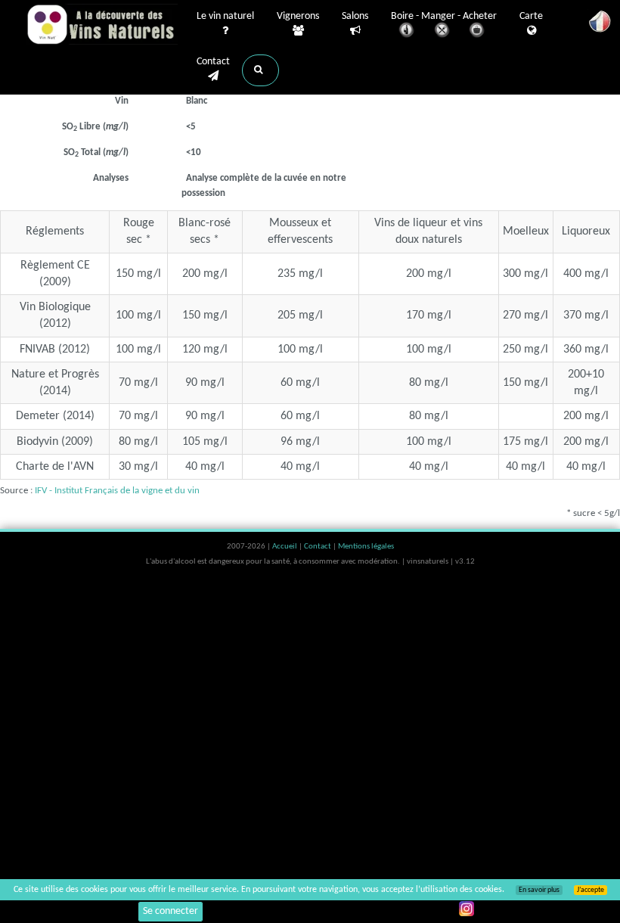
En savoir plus (539, 890)
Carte (531, 16)
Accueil (285, 546)
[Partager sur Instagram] (466, 908)
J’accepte (590, 890)
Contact (213, 61)
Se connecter (170, 911)
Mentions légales (366, 546)
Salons (355, 16)
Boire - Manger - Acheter (444, 16)
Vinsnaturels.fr (102, 24)
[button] (260, 70)
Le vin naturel (225, 16)
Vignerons (298, 16)
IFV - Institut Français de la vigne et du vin (117, 491)
